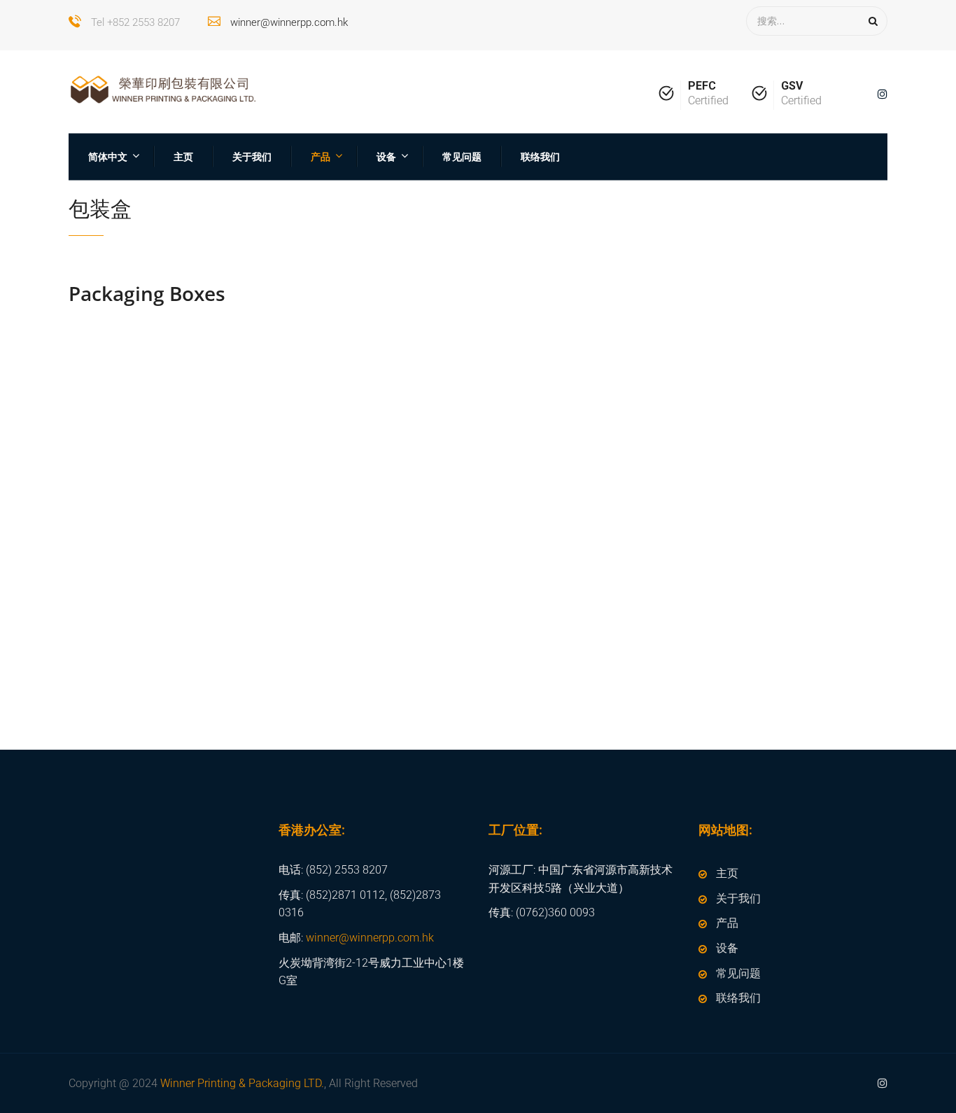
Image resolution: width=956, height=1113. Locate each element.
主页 (183, 156)
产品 (320, 156)
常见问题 (461, 156)
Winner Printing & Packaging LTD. (242, 1083)
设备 (386, 156)
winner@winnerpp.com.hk (289, 22)
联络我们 (540, 156)
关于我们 (252, 156)
